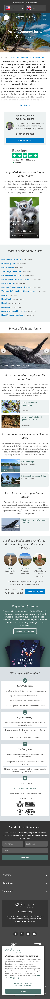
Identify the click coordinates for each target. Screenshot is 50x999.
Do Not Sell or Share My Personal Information (23, 984)
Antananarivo (7, 283)
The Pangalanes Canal (11, 271)
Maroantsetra (7, 267)
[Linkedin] (34, 934)
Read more (25, 105)
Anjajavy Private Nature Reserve (16, 287)
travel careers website (25, 921)
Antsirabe (5, 307)
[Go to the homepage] (25, 17)
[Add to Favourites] (4, 48)
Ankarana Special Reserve (13, 311)
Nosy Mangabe (8, 263)
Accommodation (24, 57)
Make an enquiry (25, 140)
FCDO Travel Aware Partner (25, 788)
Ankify (4, 295)
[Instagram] (22, 934)
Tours (12, 57)
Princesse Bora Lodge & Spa (33, 476)
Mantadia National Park (12, 275)
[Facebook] (15, 934)
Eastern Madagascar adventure (23, 223)
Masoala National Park (11, 259)
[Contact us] (6, 17)
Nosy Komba (7, 299)
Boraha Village (27, 461)
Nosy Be (5, 303)
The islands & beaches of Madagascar (18, 291)
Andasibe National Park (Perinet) (16, 279)
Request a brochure (25, 631)
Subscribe (25, 857)
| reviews (23, 160)
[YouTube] (28, 934)
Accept (23, 991)
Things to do (38, 57)
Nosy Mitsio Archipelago (12, 315)
